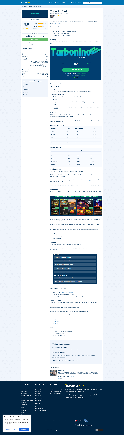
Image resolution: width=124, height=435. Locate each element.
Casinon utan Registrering (27, 400)
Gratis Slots (23, 412)
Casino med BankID (60, 2)
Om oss (52, 388)
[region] (17, 423)
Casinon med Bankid (26, 395)
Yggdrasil (45, 66)
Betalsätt (25, 86)
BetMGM (37, 388)
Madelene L (60, 15)
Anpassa (8, 429)
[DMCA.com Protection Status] (99, 430)
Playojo (89, 180)
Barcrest (32, 61)
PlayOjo (55, 319)
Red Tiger (32, 65)
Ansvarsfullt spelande (55, 393)
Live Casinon (24, 404)
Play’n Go (38, 64)
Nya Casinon (24, 391)
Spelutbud (25, 92)
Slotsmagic (55, 323)
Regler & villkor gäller (33, 42)
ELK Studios (44, 61)
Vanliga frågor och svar (56, 391)
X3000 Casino (38, 397)
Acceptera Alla (24, 429)
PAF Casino (38, 391)
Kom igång (25, 84)
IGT (40, 62)
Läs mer (72, 376)
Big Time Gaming (38, 61)
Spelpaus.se (45, 42)
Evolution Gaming (35, 62)
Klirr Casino (38, 395)
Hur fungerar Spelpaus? (56, 389)
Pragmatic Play (44, 64)
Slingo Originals (38, 65)
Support (25, 94)
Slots (79, 2)
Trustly (53, 131)
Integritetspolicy (42, 430)
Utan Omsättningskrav (40, 410)
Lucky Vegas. (57, 23)
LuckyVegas (56, 321)
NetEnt (43, 62)
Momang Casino (39, 389)
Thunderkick (44, 65)
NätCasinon (23, 388)
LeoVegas (37, 393)
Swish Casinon (24, 393)
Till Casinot (34, 39)
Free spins (37, 406)
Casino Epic (38, 400)
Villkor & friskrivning (52, 430)
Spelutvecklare (24, 414)
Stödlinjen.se (40, 42)
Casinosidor (23, 402)
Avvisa (15, 429)
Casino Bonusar (72, 2)
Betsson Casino (39, 398)
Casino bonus (26, 89)
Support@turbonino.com (67, 292)
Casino (51, 2)
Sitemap (34, 430)
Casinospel (23, 410)
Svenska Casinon (25, 389)
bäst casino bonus (66, 185)
